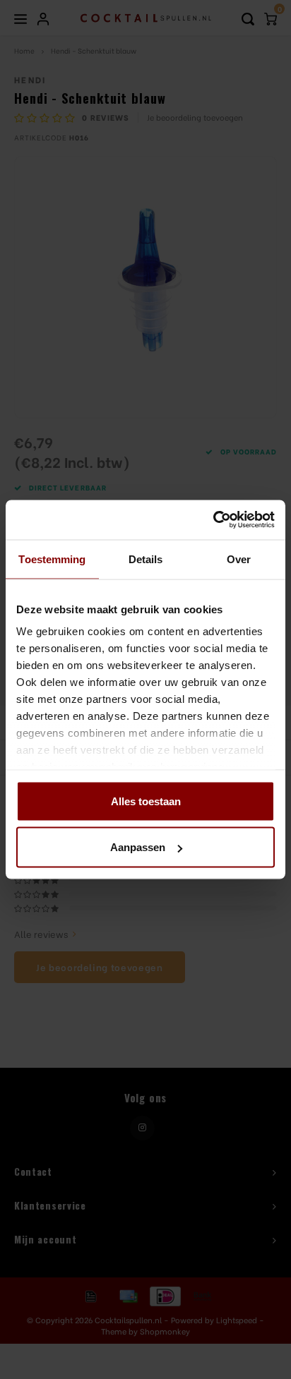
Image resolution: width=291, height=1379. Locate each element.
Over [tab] (239, 559)
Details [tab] (146, 559)
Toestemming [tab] (51, 559)
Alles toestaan (146, 801)
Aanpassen (137, 847)
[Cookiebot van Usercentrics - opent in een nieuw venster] (213, 520)
